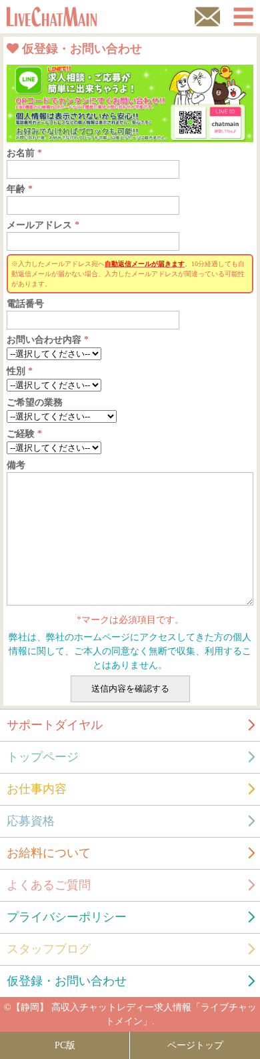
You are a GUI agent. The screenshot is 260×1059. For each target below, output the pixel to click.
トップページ (43, 757)
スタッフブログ (49, 949)
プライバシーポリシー (67, 917)
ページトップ (195, 1045)
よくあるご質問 (49, 885)
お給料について (49, 853)
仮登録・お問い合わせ (67, 981)
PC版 (65, 1045)
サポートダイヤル (55, 725)
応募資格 (31, 821)
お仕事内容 (37, 789)
